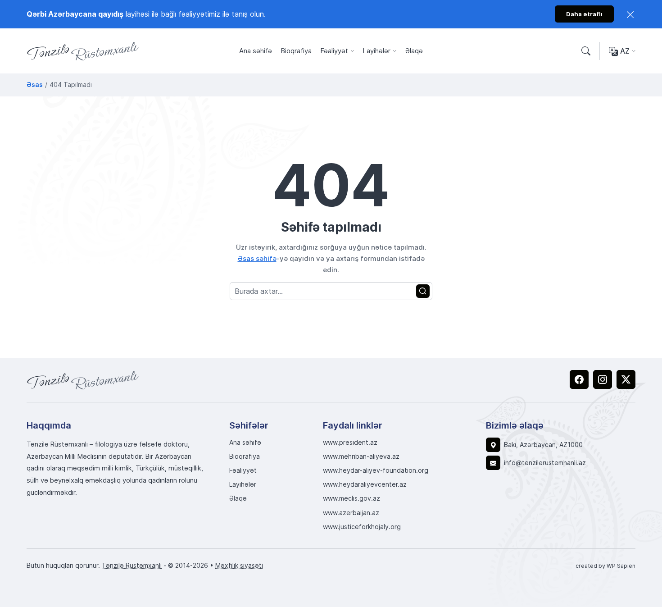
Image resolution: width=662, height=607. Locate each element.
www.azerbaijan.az (351, 513)
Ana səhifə (255, 50)
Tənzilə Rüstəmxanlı (132, 565)
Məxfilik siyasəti (239, 565)
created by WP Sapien (605, 565)
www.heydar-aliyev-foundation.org (375, 470)
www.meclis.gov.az (351, 498)
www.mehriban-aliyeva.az (361, 456)
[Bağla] (630, 14)
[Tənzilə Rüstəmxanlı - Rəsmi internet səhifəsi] (83, 380)
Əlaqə (414, 50)
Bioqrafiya (296, 50)
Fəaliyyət (334, 50)
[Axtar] (423, 291)
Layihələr (376, 50)
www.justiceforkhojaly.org (362, 527)
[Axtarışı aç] (585, 51)
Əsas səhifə (257, 258)
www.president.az (350, 442)
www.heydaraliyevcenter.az (365, 484)
